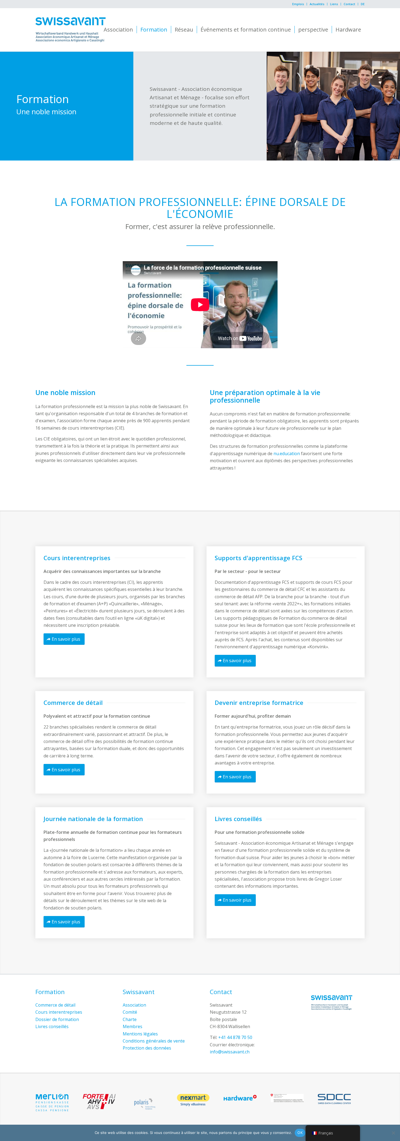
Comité (130, 1012)
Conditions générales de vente (154, 1041)
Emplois (298, 4)
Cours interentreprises (58, 1012)
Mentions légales (140, 1034)
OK (300, 1132)
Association (134, 1005)
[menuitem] (298, 4)
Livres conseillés (52, 1026)
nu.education (286, 454)
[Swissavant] (70, 29)
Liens (334, 4)
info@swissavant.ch (230, 1052)
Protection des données (147, 1048)
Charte (130, 1019)
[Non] (393, 1133)
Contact (349, 4)
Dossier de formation (57, 1019)
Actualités (317, 4)
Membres (132, 1026)
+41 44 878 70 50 (235, 1037)
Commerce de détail (55, 1005)
